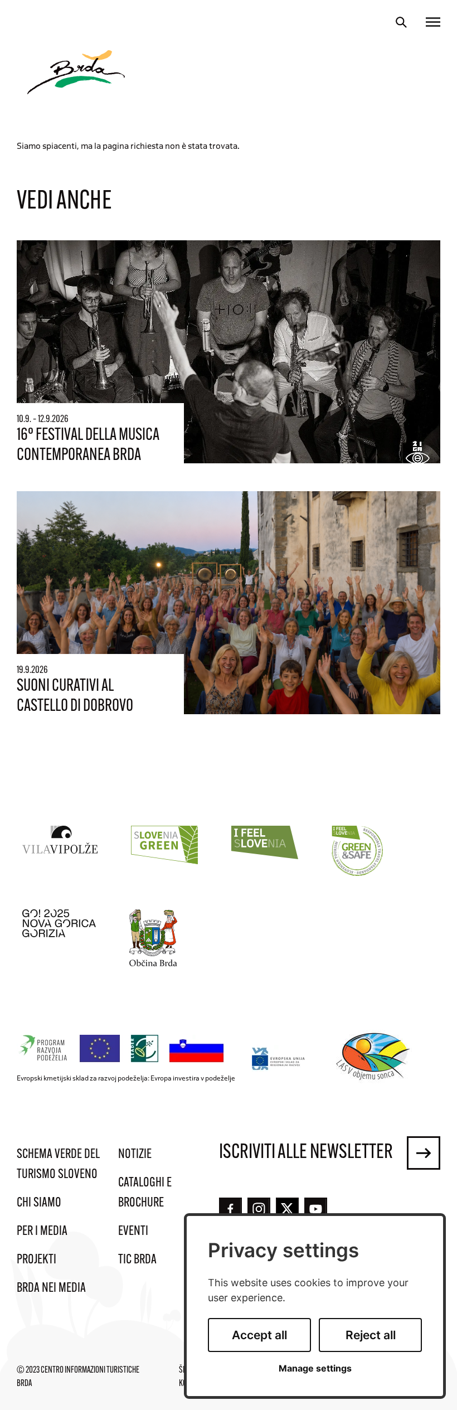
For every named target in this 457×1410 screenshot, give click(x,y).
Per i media (42, 1231)
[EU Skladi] (279, 1058)
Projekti (36, 1260)
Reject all (371, 1335)
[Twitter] (287, 1209)
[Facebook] (230, 1209)
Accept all (259, 1335)
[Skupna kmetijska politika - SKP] (123, 1049)
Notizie (135, 1154)
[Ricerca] (401, 22)
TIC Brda (137, 1260)
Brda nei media (51, 1288)
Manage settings (315, 1368)
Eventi (133, 1231)
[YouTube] (315, 1209)
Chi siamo (39, 1203)
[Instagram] (258, 1209)
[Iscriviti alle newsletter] (423, 1153)
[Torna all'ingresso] (76, 72)
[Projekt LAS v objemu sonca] (375, 1058)
